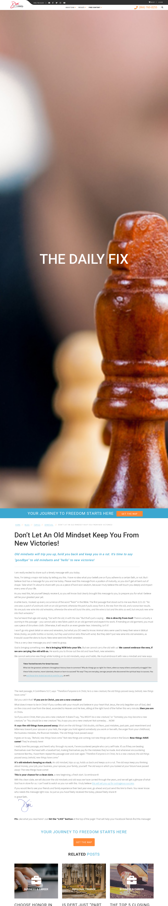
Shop (153, 2)
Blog (27, 525)
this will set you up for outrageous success (113, 783)
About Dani (70, 7)
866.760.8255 (39, 3)
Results (81, 7)
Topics (37, 525)
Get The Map (129, 513)
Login (160, 2)
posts (93, 854)
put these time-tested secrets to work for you (45, 675)
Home (17, 525)
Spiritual (49, 525)
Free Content (94, 7)
